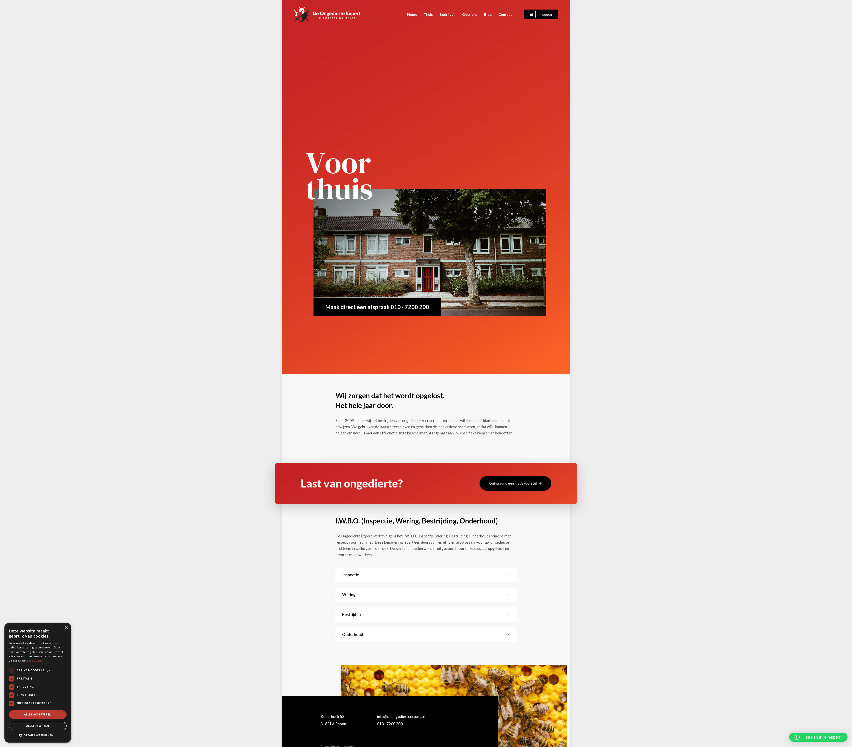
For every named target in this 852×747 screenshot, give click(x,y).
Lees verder (34, 661)
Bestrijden (351, 614)
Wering (349, 594)
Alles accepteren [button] (37, 714)
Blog (488, 14)
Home (412, 14)
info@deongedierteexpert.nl (401, 716)
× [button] (66, 627)
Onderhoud (352, 634)
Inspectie (350, 574)
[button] (818, 737)
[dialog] (37, 683)
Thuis (428, 14)
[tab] (426, 575)
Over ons (469, 14)
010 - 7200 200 (390, 723)
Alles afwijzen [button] (37, 726)
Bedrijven (448, 14)
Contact (505, 14)
